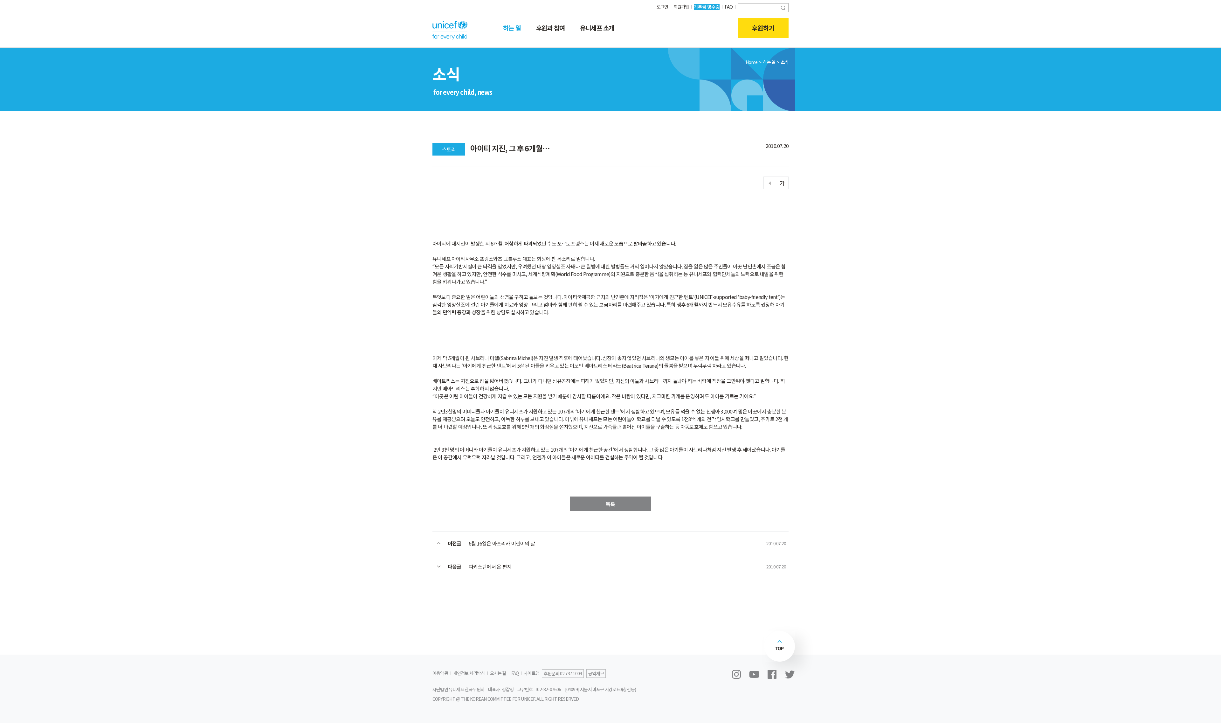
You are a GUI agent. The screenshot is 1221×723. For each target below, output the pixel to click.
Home (752, 62)
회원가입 (681, 6)
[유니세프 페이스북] (772, 674)
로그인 (662, 6)
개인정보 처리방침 (469, 673)
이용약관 (440, 673)
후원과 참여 (550, 27)
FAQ (729, 6)
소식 (785, 62)
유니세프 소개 (597, 27)
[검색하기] (783, 7)
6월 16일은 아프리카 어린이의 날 (502, 543)
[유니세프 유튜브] (754, 674)
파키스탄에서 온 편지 (490, 566)
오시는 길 (498, 673)
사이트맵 (531, 673)
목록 (610, 504)
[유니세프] (449, 30)
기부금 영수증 (707, 6)
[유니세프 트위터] (790, 674)
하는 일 (512, 27)
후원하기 (763, 27)
